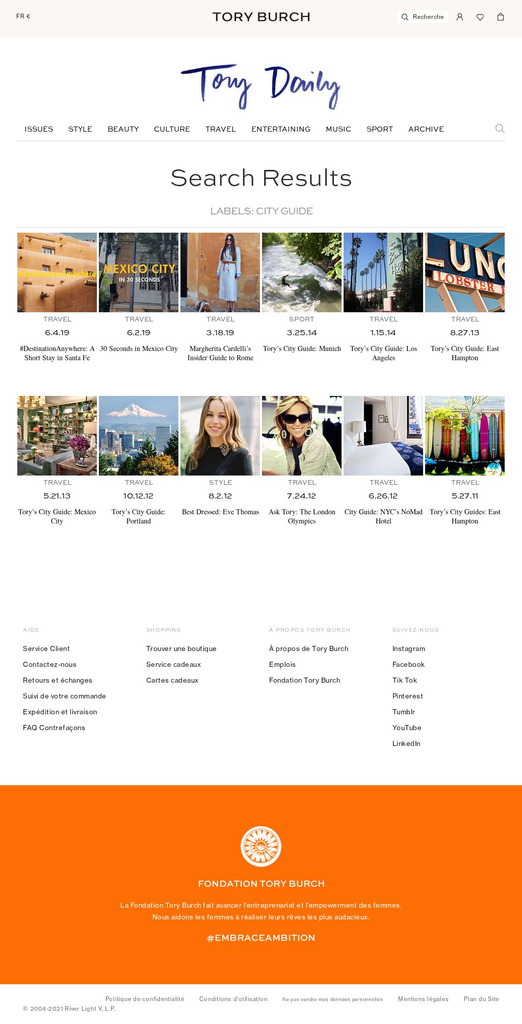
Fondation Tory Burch (304, 680)
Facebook (409, 664)
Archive (426, 129)
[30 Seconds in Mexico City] (138, 272)
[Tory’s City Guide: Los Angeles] (383, 272)
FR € (23, 16)
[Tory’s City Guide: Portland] (138, 436)
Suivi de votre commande (65, 696)
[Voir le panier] (500, 16)
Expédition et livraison (60, 712)
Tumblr (404, 712)
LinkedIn (407, 743)
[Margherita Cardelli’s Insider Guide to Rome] (220, 272)
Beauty (123, 129)
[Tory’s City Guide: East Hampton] (465, 272)
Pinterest (408, 696)
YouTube (407, 727)
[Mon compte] (460, 16)
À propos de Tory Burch (308, 648)
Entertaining (280, 129)
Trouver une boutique (181, 648)
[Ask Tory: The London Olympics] (302, 436)
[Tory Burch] (261, 17)
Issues (38, 129)
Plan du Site (481, 999)
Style (80, 129)
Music (338, 129)
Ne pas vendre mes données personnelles (332, 999)
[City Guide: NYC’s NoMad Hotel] (383, 436)
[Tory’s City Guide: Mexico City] (57, 436)
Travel (220, 129)
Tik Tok (405, 680)
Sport (380, 129)
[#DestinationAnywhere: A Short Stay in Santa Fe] (57, 272)
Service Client (46, 648)
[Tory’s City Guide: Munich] (302, 272)
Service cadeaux (173, 664)
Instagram (409, 648)
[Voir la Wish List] (480, 16)
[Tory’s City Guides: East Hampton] (465, 436)
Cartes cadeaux (172, 680)
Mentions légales (423, 999)
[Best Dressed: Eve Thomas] (220, 436)
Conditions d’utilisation (233, 999)
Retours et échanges (58, 680)
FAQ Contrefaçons (54, 727)
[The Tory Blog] (261, 87)
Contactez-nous (49, 664)
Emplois (282, 664)
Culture (172, 129)
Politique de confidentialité (145, 999)
